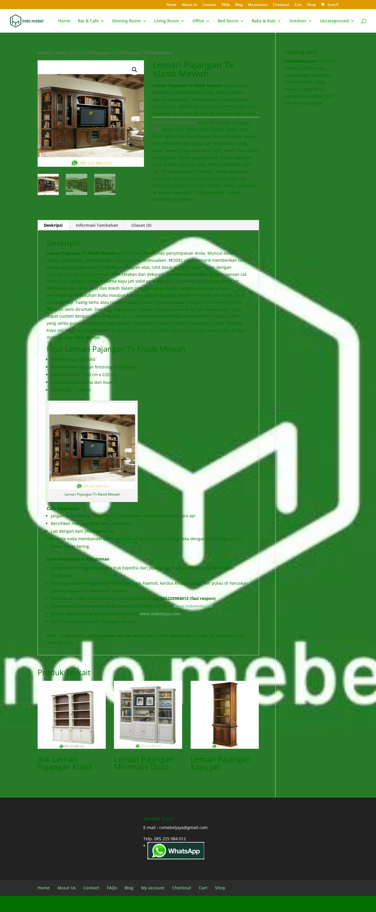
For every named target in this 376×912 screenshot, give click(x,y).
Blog (239, 5)
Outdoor (297, 21)
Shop (311, 5)
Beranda (45, 52)
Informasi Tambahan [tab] (97, 225)
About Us (189, 5)
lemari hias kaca (181, 136)
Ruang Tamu (67, 52)
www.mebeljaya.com (161, 613)
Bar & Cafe (88, 21)
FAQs (225, 5)
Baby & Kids (264, 21)
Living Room (166, 21)
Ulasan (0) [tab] (141, 225)
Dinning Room (126, 21)
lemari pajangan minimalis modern (187, 185)
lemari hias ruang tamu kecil (193, 150)
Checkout (281, 5)
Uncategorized (334, 21)
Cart (298, 5)
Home (172, 5)
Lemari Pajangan (95, 52)
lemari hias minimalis (220, 136)
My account (258, 5)
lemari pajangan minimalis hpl (215, 178)
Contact (209, 5)
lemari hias (173, 129)
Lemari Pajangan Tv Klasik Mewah (192, 192)
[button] (134, 69)
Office (198, 21)
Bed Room (228, 21)
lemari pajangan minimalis (187, 171)
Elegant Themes (85, 903)
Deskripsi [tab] (53, 225)
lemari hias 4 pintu (205, 129)
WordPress (146, 903)
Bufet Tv (207, 122)
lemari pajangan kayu (185, 164)
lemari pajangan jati (198, 157)
